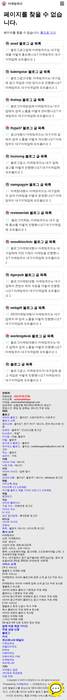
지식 (4, 636)
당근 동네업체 (9, 515)
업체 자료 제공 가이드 (15, 626)
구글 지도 (7, 505)
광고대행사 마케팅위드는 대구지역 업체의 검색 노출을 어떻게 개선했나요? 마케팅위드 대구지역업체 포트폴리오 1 (33, 139)
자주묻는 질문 (9, 669)
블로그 (6, 632)
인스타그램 (8, 477)
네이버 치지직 (9, 521)
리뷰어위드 (8, 653)
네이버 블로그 (9, 417)
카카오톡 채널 (9, 483)
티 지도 (6, 512)
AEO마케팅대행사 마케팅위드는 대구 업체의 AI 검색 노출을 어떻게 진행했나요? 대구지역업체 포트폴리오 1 (33, 319)
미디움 (5, 436)
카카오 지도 (8, 509)
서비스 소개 (9, 563)
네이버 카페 (8, 462)
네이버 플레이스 (11, 502)
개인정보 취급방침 (12, 673)
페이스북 (7, 423)
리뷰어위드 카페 (11, 656)
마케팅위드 (15, 3)
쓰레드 (5, 430)
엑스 (4, 452)
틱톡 (4, 528)
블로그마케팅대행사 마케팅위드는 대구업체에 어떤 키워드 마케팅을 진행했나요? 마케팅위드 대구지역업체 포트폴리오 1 (32, 255)
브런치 (5, 455)
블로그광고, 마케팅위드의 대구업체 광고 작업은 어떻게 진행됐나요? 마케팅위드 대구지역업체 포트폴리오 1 (33, 375)
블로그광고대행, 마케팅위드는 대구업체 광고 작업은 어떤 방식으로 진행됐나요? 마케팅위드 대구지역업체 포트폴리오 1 (33, 83)
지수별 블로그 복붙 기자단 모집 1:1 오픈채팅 (26, 490)
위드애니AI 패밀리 (13, 639)
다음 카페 (7, 465)
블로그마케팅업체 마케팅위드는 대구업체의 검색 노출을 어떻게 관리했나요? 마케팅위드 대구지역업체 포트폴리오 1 (33, 111)
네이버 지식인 (9, 471)
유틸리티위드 (9, 646)
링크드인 (7, 496)
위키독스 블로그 (11, 446)
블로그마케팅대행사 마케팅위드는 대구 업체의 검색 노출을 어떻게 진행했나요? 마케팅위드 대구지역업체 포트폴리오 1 (33, 347)
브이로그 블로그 (11, 443)
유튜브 (5, 525)
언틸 (4, 439)
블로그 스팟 (8, 420)
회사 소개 (7, 531)
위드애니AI (8, 663)
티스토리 (7, 433)
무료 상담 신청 (10, 629)
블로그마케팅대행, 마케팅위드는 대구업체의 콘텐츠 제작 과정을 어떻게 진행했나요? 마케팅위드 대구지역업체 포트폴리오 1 (32, 288)
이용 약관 (7, 676)
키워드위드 (8, 643)
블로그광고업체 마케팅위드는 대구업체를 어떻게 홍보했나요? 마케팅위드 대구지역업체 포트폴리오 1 (33, 54)
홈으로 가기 (48, 32)
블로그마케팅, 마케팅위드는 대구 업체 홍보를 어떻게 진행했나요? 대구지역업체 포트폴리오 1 (33, 225)
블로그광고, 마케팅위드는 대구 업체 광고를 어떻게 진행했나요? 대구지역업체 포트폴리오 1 (32, 167)
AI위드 (5, 650)
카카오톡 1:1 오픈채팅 (14, 487)
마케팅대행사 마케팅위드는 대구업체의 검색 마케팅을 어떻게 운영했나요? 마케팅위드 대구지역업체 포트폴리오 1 (33, 195)
